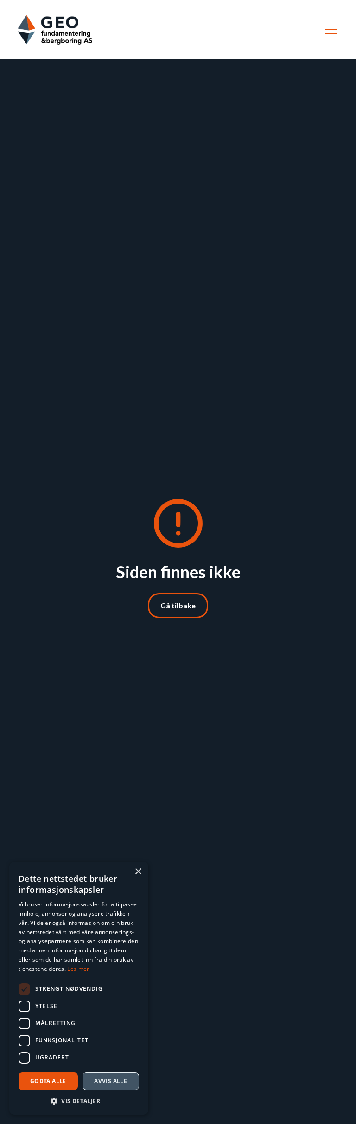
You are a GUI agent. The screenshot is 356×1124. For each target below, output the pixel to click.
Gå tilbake (178, 605)
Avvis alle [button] (110, 1081)
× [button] (137, 871)
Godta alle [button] (48, 1081)
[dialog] (78, 988)
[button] (329, 30)
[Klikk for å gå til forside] (55, 30)
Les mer (78, 969)
